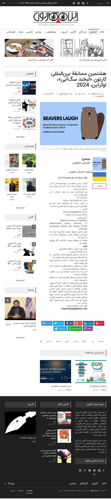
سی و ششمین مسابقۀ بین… (60, 386)
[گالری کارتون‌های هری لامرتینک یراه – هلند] (82, 48)
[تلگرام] (84, 3)
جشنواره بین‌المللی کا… (97, 386)
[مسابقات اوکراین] (99, 176)
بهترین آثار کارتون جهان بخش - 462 (14, 245)
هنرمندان (11, 32)
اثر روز (65, 32)
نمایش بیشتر (20, 136)
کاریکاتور (84, 483)
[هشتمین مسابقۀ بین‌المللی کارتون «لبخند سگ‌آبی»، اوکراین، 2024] (73, 123)
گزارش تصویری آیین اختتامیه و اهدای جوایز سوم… (40, 3)
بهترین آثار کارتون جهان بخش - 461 (14, 262)
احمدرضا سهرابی (11, 170)
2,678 (8, 325)
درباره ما (20, 490)
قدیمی (29, 32)
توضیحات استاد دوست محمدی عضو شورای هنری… (25, 324)
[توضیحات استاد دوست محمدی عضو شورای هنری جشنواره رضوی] (21, 308)
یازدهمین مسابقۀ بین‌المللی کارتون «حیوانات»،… (14, 120)
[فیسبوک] (87, 3)
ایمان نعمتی (28, 170)
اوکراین (75, 341)
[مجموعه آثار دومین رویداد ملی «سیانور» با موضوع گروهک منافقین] (29, 231)
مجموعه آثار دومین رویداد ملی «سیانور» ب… (13, 228)
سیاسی (72, 483)
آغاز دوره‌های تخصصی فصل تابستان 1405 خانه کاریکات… (49, 434)
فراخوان (93, 32)
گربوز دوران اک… (29, 194)
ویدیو (38, 32)
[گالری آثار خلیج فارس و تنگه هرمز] (29, 48)
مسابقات (94, 93)
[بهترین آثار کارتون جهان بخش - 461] (29, 266)
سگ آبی (49, 341)
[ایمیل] (79, 3)
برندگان (82, 32)
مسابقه (58, 341)
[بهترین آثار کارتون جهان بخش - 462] (29, 249)
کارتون (67, 341)
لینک (20, 32)
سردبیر (13, 490)
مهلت (19, 91)
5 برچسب (100, 96)
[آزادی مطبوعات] (20, 423)
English (29, 490)
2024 (84, 341)
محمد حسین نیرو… (12, 195)
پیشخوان (51, 32)
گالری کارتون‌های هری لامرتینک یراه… (92, 60)
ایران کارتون (63, 93)
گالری (73, 32)
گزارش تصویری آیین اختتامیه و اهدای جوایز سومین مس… (48, 453)
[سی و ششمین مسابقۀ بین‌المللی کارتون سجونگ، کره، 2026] (55, 371)
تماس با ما (29, 493)
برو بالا (11, 483)
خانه (102, 32)
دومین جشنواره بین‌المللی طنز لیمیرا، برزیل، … (13, 85)
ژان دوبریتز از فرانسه (28, 438)
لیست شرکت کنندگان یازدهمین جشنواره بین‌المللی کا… (48, 415)
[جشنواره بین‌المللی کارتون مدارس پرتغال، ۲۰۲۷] (90, 371)
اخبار (54, 421)
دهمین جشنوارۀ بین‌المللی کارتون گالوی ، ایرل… (14, 102)
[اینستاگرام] (74, 3)
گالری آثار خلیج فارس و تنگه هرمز (40, 60)
